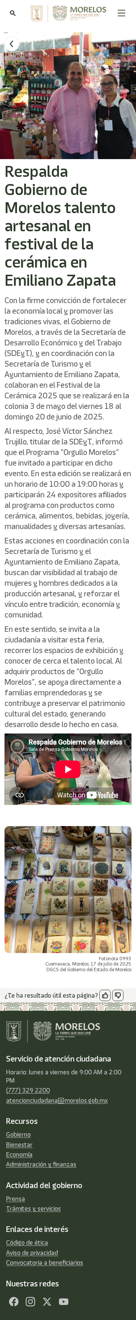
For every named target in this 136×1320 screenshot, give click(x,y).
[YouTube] (63, 1301)
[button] (121, 13)
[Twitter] (46, 1301)
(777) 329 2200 (28, 1090)
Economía (19, 1154)
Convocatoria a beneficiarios (44, 1262)
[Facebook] (13, 1301)
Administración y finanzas (41, 1164)
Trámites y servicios (33, 1208)
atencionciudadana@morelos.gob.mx (57, 1100)
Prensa (15, 1198)
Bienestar (19, 1144)
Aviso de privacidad (32, 1253)
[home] (66, 13)
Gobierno (18, 1134)
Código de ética (27, 1242)
